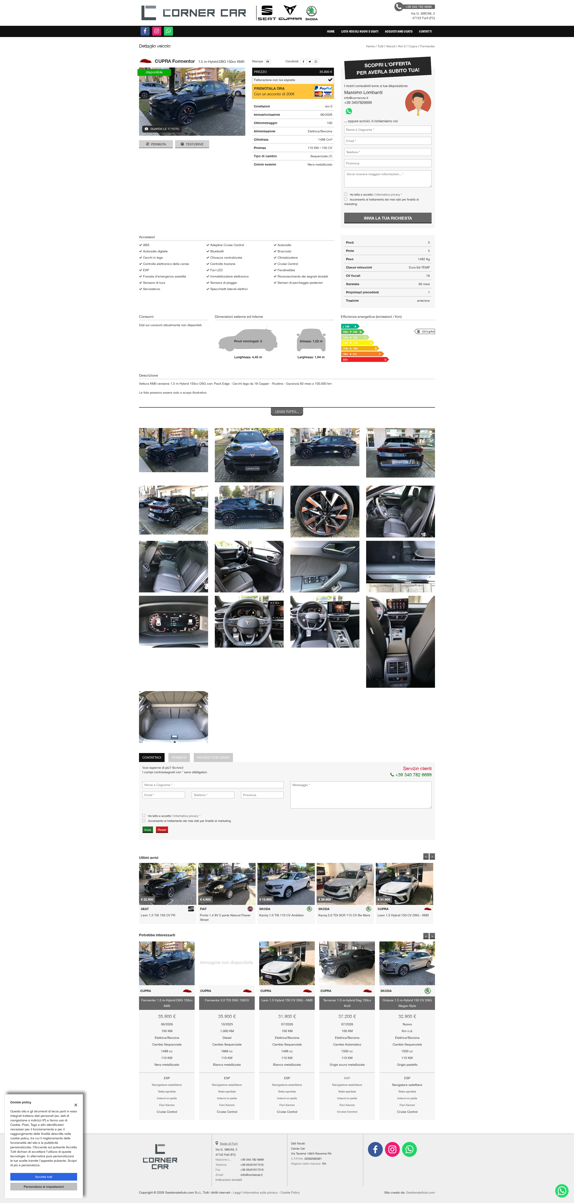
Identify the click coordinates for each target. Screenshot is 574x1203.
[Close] (380, 552)
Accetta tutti (43, 1177)
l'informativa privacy (334, 614)
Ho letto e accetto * (322, 614)
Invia (333, 634)
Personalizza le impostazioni (44, 1186)
